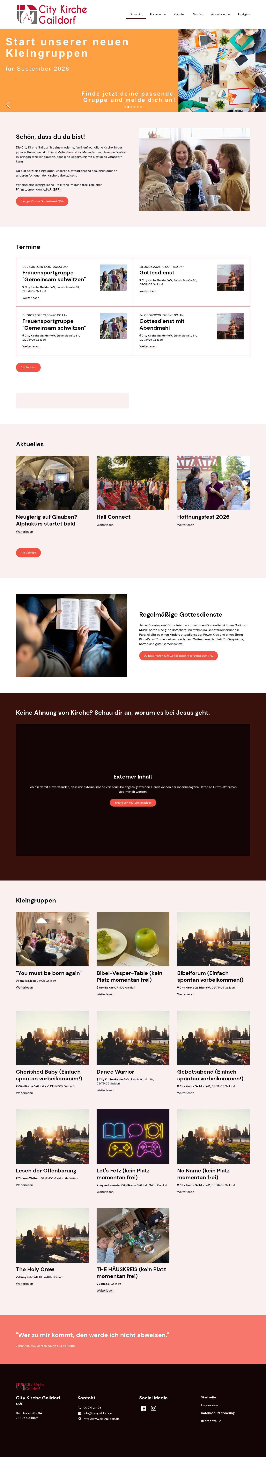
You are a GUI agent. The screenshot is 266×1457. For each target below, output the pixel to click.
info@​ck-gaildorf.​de (98, 1413)
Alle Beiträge (28, 553)
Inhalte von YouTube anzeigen (133, 802)
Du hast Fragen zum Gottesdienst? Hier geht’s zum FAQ (178, 655)
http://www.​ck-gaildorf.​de (102, 1419)
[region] (133, 400)
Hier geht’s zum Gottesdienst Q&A (42, 201)
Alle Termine (28, 367)
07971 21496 (92, 1408)
